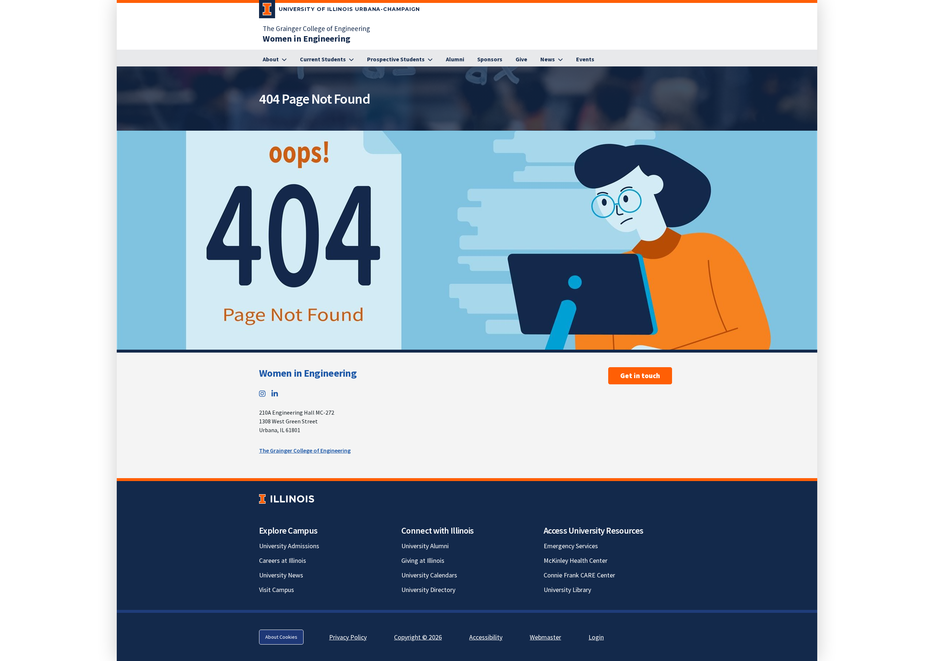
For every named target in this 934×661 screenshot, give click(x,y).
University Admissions (289, 546)
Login (596, 637)
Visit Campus (276, 589)
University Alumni (425, 546)
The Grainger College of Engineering (316, 28)
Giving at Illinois (422, 560)
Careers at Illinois (282, 560)
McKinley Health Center (575, 560)
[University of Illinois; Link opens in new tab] (286, 499)
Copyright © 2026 (418, 637)
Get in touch (640, 375)
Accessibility (485, 637)
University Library (567, 589)
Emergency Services (571, 546)
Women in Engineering (307, 373)
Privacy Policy (348, 637)
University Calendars (429, 575)
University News (281, 575)
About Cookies (281, 637)
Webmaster (545, 637)
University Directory (428, 589)
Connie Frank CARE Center (579, 575)
